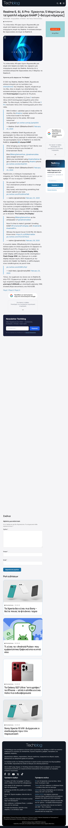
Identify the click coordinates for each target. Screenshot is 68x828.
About (32, 822)
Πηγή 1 (5, 290)
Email (5, 560)
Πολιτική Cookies (33, 817)
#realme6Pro (11, 228)
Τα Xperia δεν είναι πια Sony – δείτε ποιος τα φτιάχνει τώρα (20, 610)
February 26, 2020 (33, 240)
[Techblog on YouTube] (13, 774)
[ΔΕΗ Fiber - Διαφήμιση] (55, 29)
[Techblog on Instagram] (9, 774)
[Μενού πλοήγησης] (63, 3)
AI (19, 142)
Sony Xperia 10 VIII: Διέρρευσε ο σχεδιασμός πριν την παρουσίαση (21, 731)
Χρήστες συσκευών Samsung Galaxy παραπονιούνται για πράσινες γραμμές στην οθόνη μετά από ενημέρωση (49, 796)
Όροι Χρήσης (7, 817)
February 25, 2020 (33, 198)
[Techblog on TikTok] (22, 774)
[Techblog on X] (18, 774)
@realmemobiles (32, 154)
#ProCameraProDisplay (20, 226)
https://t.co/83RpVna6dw (25, 234)
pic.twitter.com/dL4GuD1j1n (16, 164)
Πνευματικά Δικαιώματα (10, 819)
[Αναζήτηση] (57, 3)
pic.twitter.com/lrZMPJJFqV (16, 267)
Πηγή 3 (17, 290)
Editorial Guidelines (32, 819)
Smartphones (8, 21)
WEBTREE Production (40, 822)
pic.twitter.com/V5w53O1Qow (17, 237)
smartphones (8, 87)
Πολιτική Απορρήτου (30, 332)
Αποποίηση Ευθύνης (22, 819)
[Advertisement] (22, 425)
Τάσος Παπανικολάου (35, 18)
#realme (19, 113)
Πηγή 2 (11, 290)
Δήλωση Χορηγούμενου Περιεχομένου (48, 817)
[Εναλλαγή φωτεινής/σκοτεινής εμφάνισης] (60, 3)
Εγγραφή (35, 328)
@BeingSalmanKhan (17, 154)
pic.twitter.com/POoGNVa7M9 (17, 194)
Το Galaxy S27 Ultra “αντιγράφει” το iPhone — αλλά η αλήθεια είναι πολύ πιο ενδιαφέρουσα (22, 690)
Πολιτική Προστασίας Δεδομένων (19, 817)
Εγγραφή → (55, 185)
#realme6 (36, 226)
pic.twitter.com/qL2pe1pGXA (28, 123)
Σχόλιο (5, 529)
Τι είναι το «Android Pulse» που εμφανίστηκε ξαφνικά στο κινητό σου (22, 649)
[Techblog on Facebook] (5, 774)
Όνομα (5, 551)
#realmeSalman (34, 159)
